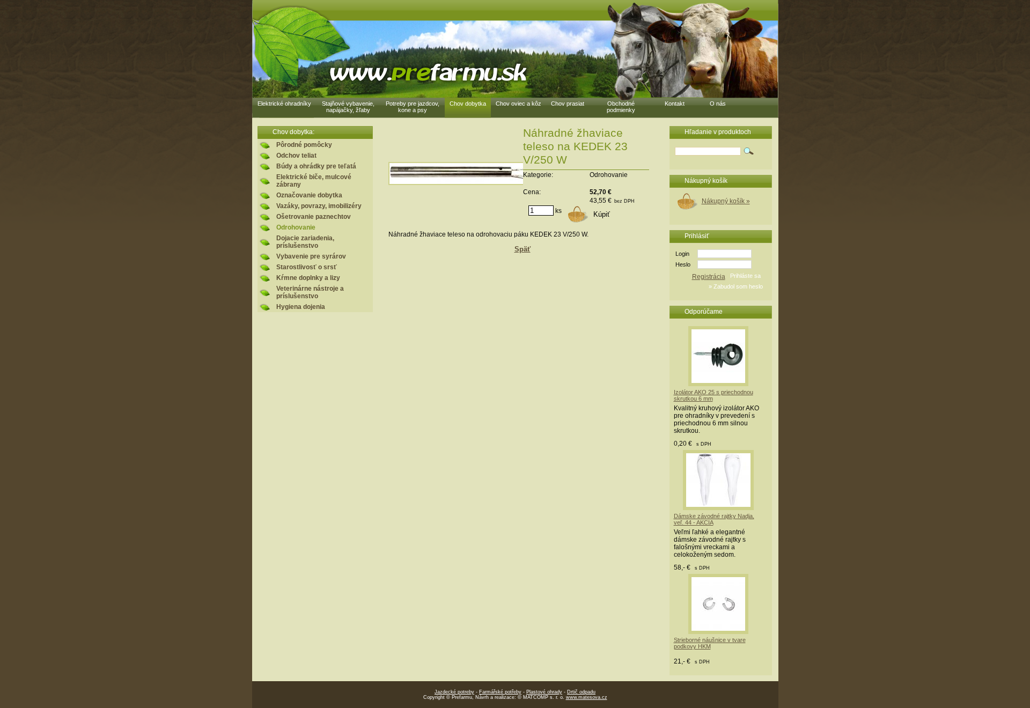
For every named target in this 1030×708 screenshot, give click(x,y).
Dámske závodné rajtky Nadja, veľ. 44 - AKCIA (714, 519)
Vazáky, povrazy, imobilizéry (319, 206)
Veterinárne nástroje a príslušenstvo (310, 292)
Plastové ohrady (544, 692)
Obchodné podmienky (621, 106)
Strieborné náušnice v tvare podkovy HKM (710, 643)
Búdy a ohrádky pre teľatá (316, 166)
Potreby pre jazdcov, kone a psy (412, 106)
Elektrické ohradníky (284, 103)
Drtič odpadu (581, 692)
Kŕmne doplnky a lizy (308, 278)
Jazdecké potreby (454, 692)
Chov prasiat (567, 103)
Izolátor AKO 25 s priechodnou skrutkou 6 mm (713, 395)
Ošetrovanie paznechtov (313, 216)
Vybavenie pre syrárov (311, 256)
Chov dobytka (468, 103)
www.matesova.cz (586, 697)
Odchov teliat (296, 155)
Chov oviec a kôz (518, 103)
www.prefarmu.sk (426, 73)
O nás (718, 103)
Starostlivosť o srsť (306, 267)
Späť (522, 249)
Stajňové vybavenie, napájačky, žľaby (348, 106)
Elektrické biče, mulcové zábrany (313, 180)
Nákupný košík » (726, 201)
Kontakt (675, 103)
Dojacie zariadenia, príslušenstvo (305, 241)
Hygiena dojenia (300, 307)
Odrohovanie (295, 227)
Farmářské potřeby (500, 692)
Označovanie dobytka (309, 195)
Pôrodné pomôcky (304, 145)
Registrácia (708, 277)
